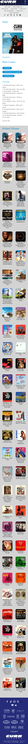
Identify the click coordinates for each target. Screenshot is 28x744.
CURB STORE (13, 8)
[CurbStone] (11, 716)
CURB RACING (4, 8)
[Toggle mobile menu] (25, 1)
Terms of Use (9, 742)
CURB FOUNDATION (17, 7)
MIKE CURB (7, 7)
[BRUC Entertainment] (21, 727)
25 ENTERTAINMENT (9, 10)
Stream (7, 68)
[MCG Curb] (6, 722)
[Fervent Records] (22, 722)
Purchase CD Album (12, 72)
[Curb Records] (7, 711)
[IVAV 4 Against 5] (22, 716)
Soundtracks (6, 57)
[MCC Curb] (15, 722)
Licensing (21, 742)
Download (8, 76)
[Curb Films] (7, 727)
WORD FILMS (19, 10)
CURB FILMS (22, 8)
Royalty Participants (16, 742)
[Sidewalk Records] (5, 716)
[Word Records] (13, 711)
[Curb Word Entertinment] (14, 731)
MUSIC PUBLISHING (14, 12)
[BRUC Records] (14, 727)
